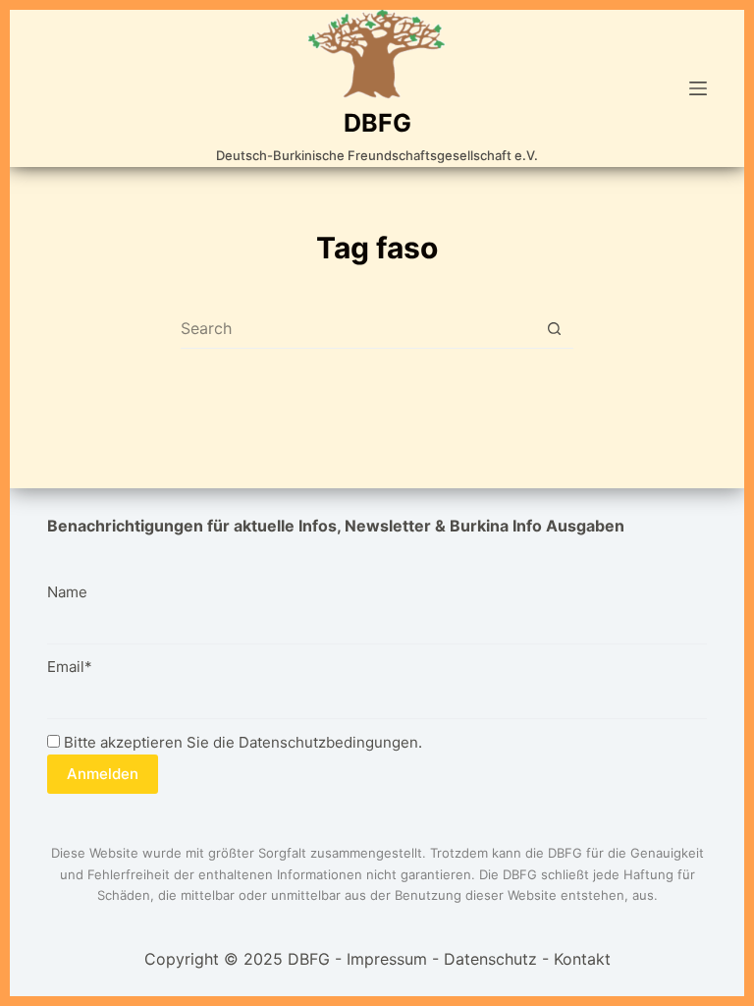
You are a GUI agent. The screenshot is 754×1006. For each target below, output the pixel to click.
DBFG (377, 123)
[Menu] (698, 88)
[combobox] (358, 328)
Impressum (387, 959)
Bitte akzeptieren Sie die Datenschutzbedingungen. (241, 742)
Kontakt (582, 959)
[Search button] (554, 328)
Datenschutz (490, 959)
